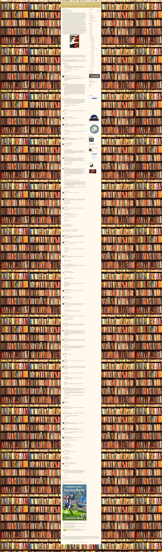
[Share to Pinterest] (76, 60)
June (91, 68)
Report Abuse (91, 70)
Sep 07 (92, 61)
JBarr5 (65, 109)
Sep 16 (92, 55)
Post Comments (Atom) (68, 478)
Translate (95, 82)
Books (92, 156)
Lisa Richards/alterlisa (67, 271)
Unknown (65, 314)
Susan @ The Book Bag (67, 264)
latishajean (65, 406)
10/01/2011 (65, 433)
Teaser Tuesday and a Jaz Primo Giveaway (69, 525)
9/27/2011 (65, 293)
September (92, 40)
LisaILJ (65, 421)
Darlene (65, 401)
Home (74, 477)
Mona (65, 427)
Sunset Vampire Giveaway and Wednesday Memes (73, 528)
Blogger (87, 542)
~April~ (65, 329)
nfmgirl (65, 302)
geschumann (66, 456)
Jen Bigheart (66, 191)
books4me (65, 123)
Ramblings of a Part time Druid (68, 462)
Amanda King (66, 443)
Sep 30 (92, 41)
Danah (65, 365)
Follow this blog (94, 98)
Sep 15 (92, 56)
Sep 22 (92, 49)
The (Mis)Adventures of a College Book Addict (70, 229)
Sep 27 (92, 43)
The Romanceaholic (66, 213)
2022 (90, 24)
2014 (90, 32)
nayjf (65, 353)
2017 (90, 30)
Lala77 (65, 411)
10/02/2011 (65, 473)
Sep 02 (92, 63)
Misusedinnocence (66, 289)
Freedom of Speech (70, 61)
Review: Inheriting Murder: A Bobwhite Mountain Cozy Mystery (71, 481)
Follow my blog (94, 157)
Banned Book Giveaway (94, 48)
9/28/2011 (65, 326)
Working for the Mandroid (67, 397)
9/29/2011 (65, 335)
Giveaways (73, 61)
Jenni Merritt (66, 241)
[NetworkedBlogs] (94, 97)
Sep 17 (92, 54)
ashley (65, 359)
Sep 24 (92, 46)
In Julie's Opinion (66, 98)
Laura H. (65, 167)
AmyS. (65, 75)
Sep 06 (92, 62)
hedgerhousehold (66, 224)
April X (65, 338)
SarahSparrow (66, 450)
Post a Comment (65, 475)
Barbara (65, 234)
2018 (90, 29)
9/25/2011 (65, 140)
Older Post (85, 477)
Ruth (65, 371)
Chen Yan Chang (66, 436)
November (92, 38)
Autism (94, 156)
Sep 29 (92, 42)
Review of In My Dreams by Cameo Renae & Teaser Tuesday (71, 522)
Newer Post (64, 477)
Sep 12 (92, 58)
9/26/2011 (65, 238)
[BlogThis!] (73, 60)
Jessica (65, 197)
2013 (90, 33)
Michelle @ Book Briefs (67, 116)
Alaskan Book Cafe (94, 155)
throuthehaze (66, 137)
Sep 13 (92, 57)
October (92, 39)
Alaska (95, 156)
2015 (90, 31)
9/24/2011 (65, 72)
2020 (90, 26)
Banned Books (66, 61)
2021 (90, 25)
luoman (82, 542)
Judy (65, 255)
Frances (65, 83)
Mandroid (65, 387)
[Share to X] (74, 60)
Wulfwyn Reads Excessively (73, 4)
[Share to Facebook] (75, 60)
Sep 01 (92, 64)
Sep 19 (92, 53)
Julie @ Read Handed (67, 149)
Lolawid (65, 206)
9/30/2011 (65, 398)
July (91, 67)
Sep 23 (92, 47)
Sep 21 (92, 50)
